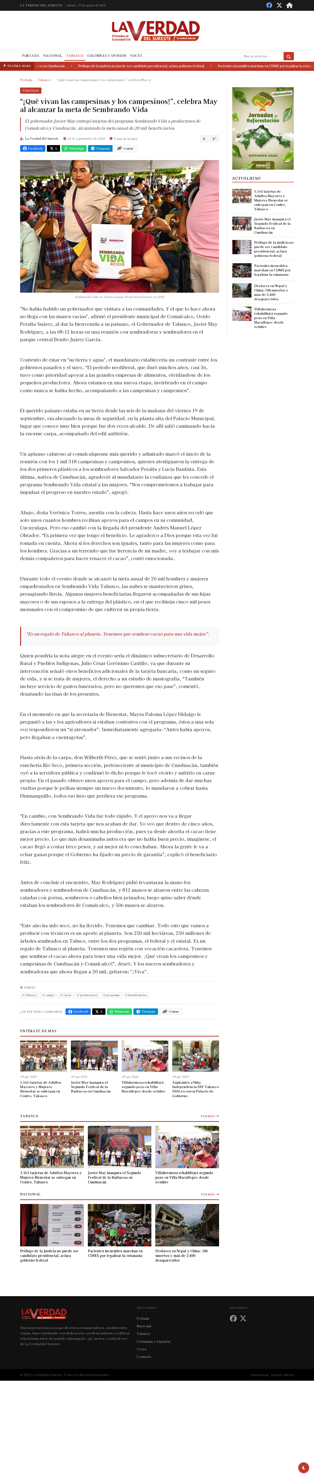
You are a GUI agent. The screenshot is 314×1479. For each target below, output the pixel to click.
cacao (67, 995)
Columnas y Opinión (106, 55)
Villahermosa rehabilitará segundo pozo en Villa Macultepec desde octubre (143, 1087)
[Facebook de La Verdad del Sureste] (269, 5)
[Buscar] (289, 56)
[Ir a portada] (289, 5)
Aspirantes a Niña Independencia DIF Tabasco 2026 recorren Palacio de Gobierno (195, 1089)
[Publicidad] (263, 128)
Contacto (144, 1356)
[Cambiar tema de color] (303, 1467)
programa (113, 995)
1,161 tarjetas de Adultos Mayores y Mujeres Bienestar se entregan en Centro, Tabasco (40, 1089)
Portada (30, 55)
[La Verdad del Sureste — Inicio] (157, 30)
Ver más (208, 1116)
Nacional (52, 55)
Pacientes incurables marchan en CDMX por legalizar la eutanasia (247, 66)
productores (88, 995)
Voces (136, 55)
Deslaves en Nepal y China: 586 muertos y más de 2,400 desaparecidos (181, 1256)
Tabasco (74, 55)
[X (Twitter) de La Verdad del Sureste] (279, 5)
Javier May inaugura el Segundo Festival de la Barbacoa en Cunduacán (91, 1087)
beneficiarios (137, 995)
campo (50, 995)
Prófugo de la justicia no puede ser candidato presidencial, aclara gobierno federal (120, 66)
